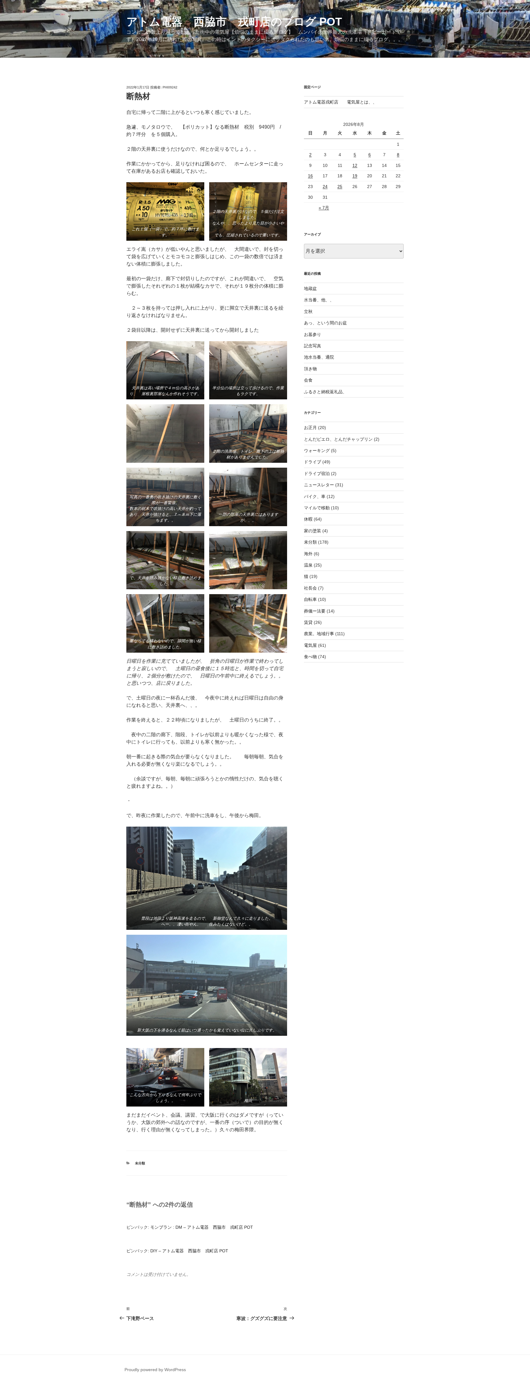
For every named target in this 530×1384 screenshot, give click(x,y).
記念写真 (312, 345)
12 (354, 165)
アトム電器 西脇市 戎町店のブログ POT (234, 21)
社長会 (310, 588)
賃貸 (308, 622)
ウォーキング (317, 450)
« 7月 (324, 207)
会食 (308, 380)
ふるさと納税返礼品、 (325, 391)
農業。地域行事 (319, 633)
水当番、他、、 (319, 299)
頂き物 (310, 368)
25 (339, 186)
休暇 (308, 519)
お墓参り (312, 334)
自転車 (310, 599)
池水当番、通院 (319, 357)
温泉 (308, 565)
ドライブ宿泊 (317, 473)
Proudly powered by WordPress (155, 1369)
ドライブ (312, 461)
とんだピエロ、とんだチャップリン (338, 439)
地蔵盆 (310, 288)
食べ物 (310, 656)
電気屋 (310, 645)
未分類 (140, 1163)
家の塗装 (312, 530)
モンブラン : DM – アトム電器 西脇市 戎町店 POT (201, 1227)
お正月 (310, 427)
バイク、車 (314, 496)
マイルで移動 (317, 507)
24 (325, 186)
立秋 (308, 311)
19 (354, 175)
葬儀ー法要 (314, 611)
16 (310, 175)
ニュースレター (319, 484)
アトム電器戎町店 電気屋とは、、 (340, 102)
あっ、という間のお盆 (325, 322)
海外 (308, 553)
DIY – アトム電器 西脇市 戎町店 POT (189, 1250)
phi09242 (170, 87)
